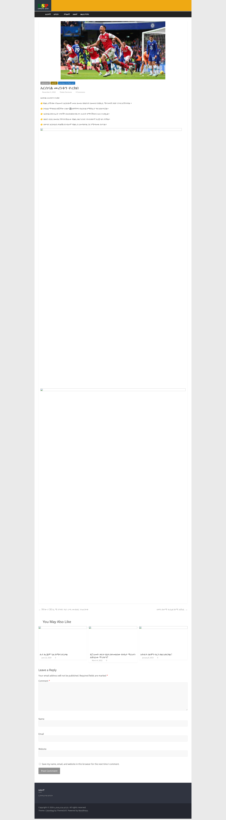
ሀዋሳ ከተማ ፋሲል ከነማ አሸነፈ (172, 609)
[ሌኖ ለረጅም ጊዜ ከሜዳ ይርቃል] (62, 627)
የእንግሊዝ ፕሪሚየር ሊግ (66, 83)
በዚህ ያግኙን (84, 14)
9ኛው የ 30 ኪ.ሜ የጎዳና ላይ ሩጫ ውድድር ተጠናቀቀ (63, 609)
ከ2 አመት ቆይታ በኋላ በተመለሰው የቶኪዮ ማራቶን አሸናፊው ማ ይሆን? (112, 656)
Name (41, 718)
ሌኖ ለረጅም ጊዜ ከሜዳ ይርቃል (53, 654)
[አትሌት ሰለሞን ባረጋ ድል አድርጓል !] (163, 627)
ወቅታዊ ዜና (45, 83)
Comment (44, 680)
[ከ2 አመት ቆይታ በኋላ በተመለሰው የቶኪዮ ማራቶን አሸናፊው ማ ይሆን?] (113, 627)
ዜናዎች (48, 14)
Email (41, 734)
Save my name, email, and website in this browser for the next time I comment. (80, 764)
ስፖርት (56, 14)
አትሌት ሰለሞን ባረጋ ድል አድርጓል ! (156, 654)
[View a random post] (185, 14)
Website (42, 749)
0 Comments (80, 92)
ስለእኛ (75, 14)
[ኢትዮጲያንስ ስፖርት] (41, 14)
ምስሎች (67, 14)
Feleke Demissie (66, 92)
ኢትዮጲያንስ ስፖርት (43, 8)
